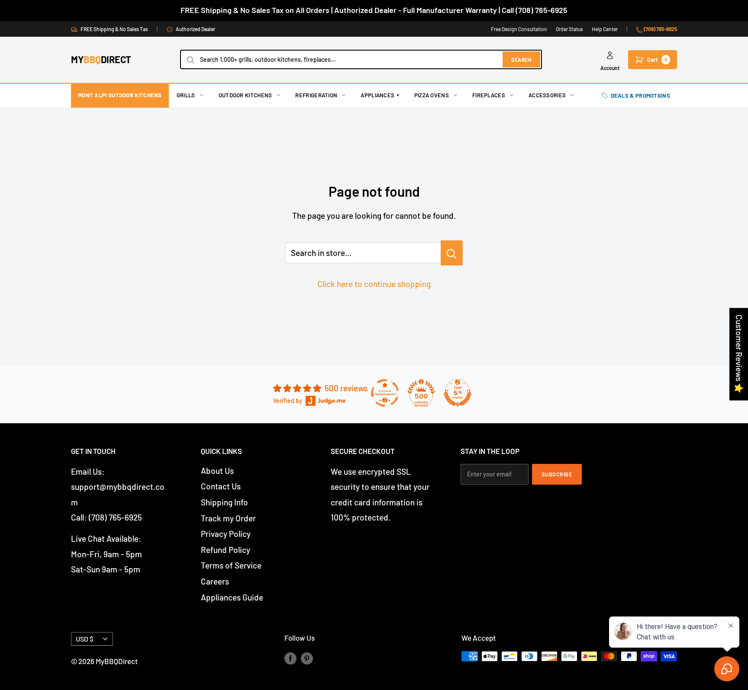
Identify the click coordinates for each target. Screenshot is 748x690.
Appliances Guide (232, 597)
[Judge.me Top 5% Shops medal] (457, 393)
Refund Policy (225, 550)
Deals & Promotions (640, 95)
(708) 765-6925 (660, 29)
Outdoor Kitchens (245, 95)
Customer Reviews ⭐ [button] (739, 354)
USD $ (85, 639)
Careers (215, 581)
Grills (186, 95)
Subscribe (557, 474)
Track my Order (228, 518)
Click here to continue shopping (374, 284)
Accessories (547, 95)
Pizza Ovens (431, 95)
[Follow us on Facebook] (290, 658)
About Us (217, 471)
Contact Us (221, 486)
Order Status (569, 29)
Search (521, 60)
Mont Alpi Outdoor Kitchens (120, 95)
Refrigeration (316, 95)
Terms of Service (231, 565)
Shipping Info (224, 502)
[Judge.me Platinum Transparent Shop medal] (385, 393)
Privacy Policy (226, 534)
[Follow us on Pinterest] (307, 658)
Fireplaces (488, 95)
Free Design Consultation (519, 29)
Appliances (380, 95)
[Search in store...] (452, 252)
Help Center (605, 29)
